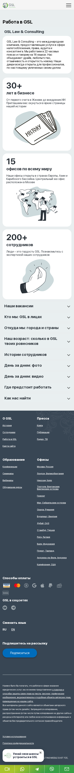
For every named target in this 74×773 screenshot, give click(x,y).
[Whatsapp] (22, 769)
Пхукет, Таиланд (45, 551)
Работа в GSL (10, 439)
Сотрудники (9, 432)
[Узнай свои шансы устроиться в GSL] (23, 755)
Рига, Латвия (43, 537)
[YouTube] (5, 607)
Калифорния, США (46, 564)
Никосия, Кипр (44, 480)
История (7, 425)
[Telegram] (37, 769)
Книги (40, 425)
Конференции (10, 467)
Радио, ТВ (42, 439)
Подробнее (10, 79)
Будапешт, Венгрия (47, 516)
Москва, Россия (45, 467)
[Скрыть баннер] (40, 752)
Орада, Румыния (45, 509)
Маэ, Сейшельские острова (51, 503)
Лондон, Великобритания (50, 473)
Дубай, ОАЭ (43, 523)
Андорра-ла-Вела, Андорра (52, 558)
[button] (7, 769)
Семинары (8, 473)
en (13, 629)
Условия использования (14, 736)
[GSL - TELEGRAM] (13, 607)
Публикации (43, 432)
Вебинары (8, 480)
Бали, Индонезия (46, 544)
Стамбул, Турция (46, 530)
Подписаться (19, 653)
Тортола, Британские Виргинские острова (48, 487)
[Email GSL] (67, 769)
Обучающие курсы (12, 487)
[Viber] (52, 769)
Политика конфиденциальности (18, 743)
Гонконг (41, 496)
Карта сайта (9, 446)
